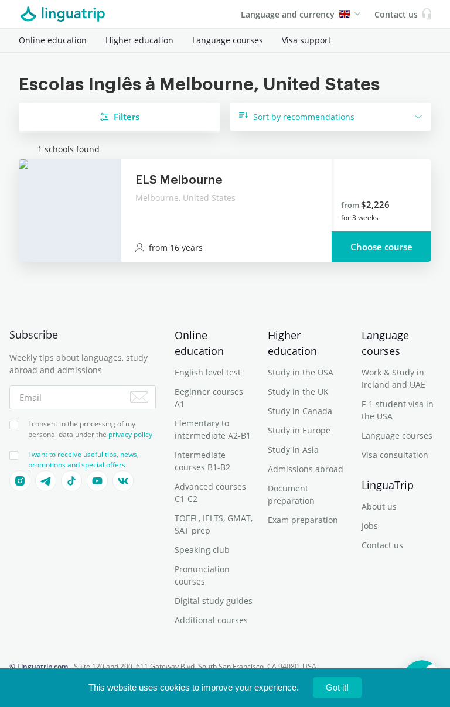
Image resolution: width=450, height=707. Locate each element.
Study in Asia (293, 449)
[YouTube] (97, 480)
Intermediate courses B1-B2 (202, 461)
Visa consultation (395, 454)
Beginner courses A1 (209, 397)
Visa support (306, 40)
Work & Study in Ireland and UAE (393, 378)
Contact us (382, 545)
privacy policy (130, 434)
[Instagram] (19, 480)
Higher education (139, 40)
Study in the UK (298, 391)
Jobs (370, 525)
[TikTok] (71, 480)
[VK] (123, 480)
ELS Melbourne (179, 180)
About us (379, 506)
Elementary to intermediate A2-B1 (213, 429)
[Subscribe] (139, 397)
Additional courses (211, 620)
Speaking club (202, 549)
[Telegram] (45, 480)
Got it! (337, 687)
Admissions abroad (305, 468)
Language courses (227, 40)
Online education (53, 40)
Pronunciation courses (202, 575)
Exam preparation (303, 519)
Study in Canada (300, 410)
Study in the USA (300, 372)
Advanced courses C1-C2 (210, 492)
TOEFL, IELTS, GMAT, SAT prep (214, 524)
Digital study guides (214, 600)
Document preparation (291, 494)
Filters (126, 116)
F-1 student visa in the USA (398, 410)
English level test (208, 372)
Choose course (381, 246)
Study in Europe (299, 430)
